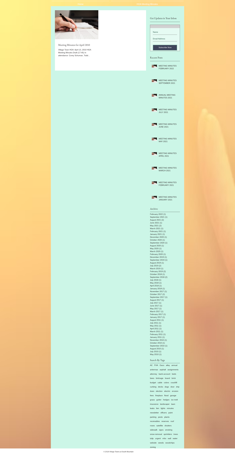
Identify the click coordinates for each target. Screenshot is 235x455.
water (175, 438)
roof (172, 421)
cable (160, 382)
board (167, 378)
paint (170, 413)
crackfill (174, 382)
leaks (152, 408)
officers (163, 413)
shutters (168, 425)
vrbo (164, 438)
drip (177, 387)
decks (160, 387)
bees (152, 378)
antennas (154, 369)
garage (173, 395)
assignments (173, 369)
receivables (155, 421)
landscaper (165, 404)
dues (152, 391)
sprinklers (168, 434)
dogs (167, 387)
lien (157, 408)
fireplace (159, 395)
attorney (153, 374)
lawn (173, 404)
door (172, 387)
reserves (165, 421)
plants (166, 417)
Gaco (162, 365)
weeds (161, 443)
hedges (166, 400)
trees (176, 434)
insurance (154, 404)
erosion (175, 391)
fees (152, 395)
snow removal (156, 434)
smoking (168, 430)
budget (153, 382)
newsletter (154, 413)
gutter (158, 400)
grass (152, 400)
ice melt (174, 400)
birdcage (159, 378)
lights (163, 408)
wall (169, 438)
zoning (153, 447)
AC (151, 365)
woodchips (169, 443)
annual (174, 365)
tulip (152, 438)
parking (153, 417)
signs (161, 430)
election (159, 391)
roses (152, 425)
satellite (159, 425)
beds (174, 374)
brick (174, 378)
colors (166, 382)
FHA (156, 365)
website (153, 443)
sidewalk (153, 430)
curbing (153, 387)
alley (168, 365)
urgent (158, 438)
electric (167, 391)
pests (160, 417)
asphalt (163, 369)
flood (166, 395)
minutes (170, 408)
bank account (164, 374)
